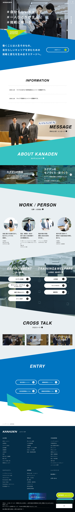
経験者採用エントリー (47, 382)
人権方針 (4, 452)
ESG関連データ (6, 486)
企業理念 (4, 443)
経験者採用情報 (30, 488)
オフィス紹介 (19, 299)
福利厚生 (55, 292)
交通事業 (29, 445)
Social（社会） (6, 482)
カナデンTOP (22, 431)
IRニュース (53, 447)
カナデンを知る (6, 445)
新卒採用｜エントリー (65, 495)
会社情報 (5, 438)
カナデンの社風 (19, 279)
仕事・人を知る (36, 209)
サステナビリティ (7, 470)
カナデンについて (36, 158)
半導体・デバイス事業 (32, 447)
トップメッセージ (54, 441)
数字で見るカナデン (19, 292)
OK (64, 506)
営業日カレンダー (6, 462)
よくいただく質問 (54, 465)
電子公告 (53, 460)
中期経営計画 (54, 443)
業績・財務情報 (54, 454)
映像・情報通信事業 (31, 452)
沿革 (3, 454)
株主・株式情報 (54, 458)
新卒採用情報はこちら (25, 391)
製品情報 (53, 474)
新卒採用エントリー (25, 382)
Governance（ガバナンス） (9, 484)
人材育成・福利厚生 (54, 272)
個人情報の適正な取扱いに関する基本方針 (12, 509)
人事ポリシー (57, 50)
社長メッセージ (6, 441)
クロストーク (36, 327)
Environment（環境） (7, 479)
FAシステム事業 (30, 441)
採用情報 (29, 470)
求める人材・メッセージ (57, 131)
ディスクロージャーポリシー (57, 462)
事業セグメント (54, 452)
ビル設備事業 (30, 443)
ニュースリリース (55, 470)
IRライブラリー (54, 456)
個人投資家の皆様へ (55, 445)
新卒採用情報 (30, 486)
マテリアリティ (6, 477)
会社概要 (4, 447)
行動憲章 (4, 449)
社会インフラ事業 (31, 449)
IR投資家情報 (54, 438)
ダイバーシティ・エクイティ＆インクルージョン (18, 285)
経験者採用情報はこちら (48, 391)
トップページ (6, 424)
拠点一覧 (4, 458)
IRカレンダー (54, 449)
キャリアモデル (55, 285)
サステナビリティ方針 (7, 475)
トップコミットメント (7, 473)
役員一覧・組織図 (6, 456)
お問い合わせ (54, 478)
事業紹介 (29, 438)
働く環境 (18, 272)
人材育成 (55, 279)
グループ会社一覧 (6, 460)
